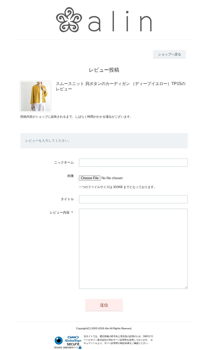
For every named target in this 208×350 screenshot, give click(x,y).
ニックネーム (64, 162)
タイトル (67, 199)
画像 (70, 176)
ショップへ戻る (169, 54)
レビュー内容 (60, 212)
